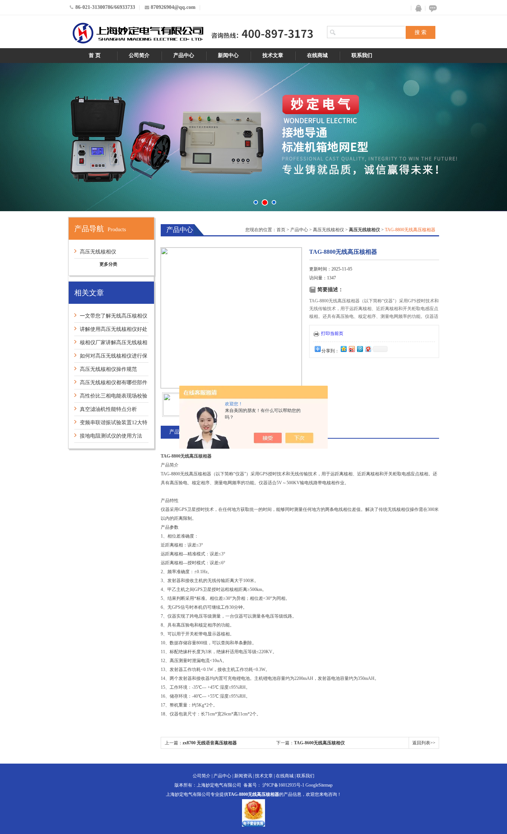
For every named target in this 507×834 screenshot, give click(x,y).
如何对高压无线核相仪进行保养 (110, 357)
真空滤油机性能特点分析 (108, 409)
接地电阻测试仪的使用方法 (111, 436)
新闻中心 (228, 55)
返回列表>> (423, 742)
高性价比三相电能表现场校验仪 (110, 397)
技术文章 (272, 55)
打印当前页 (332, 333)
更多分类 (108, 264)
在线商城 (317, 55)
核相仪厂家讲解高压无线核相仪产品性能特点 (110, 344)
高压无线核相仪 (98, 252)
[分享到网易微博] (368, 348)
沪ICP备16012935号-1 (283, 785)
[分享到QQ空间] (343, 348)
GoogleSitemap (319, 785)
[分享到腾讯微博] (360, 348)
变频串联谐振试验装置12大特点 (110, 424)
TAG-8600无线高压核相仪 (319, 742)
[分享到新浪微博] (351, 348)
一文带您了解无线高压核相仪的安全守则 (110, 317)
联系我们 (361, 55)
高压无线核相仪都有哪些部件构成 (110, 384)
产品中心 (183, 55)
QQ (416, 8)
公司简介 (139, 55)
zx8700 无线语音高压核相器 (210, 742)
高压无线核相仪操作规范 (108, 369)
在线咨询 (431, 8)
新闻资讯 (243, 775)
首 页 (95, 55)
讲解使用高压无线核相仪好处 (113, 329)
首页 (281, 229)
